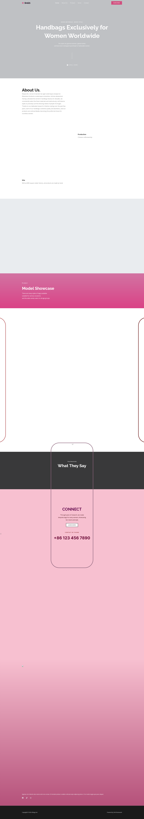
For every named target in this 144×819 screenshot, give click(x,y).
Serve (79, 3)
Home (57, 3)
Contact (86, 3)
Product (72, 3)
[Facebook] (23, 798)
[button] (116, 3)
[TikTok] (27, 798)
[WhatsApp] (31, 798)
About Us (65, 3)
